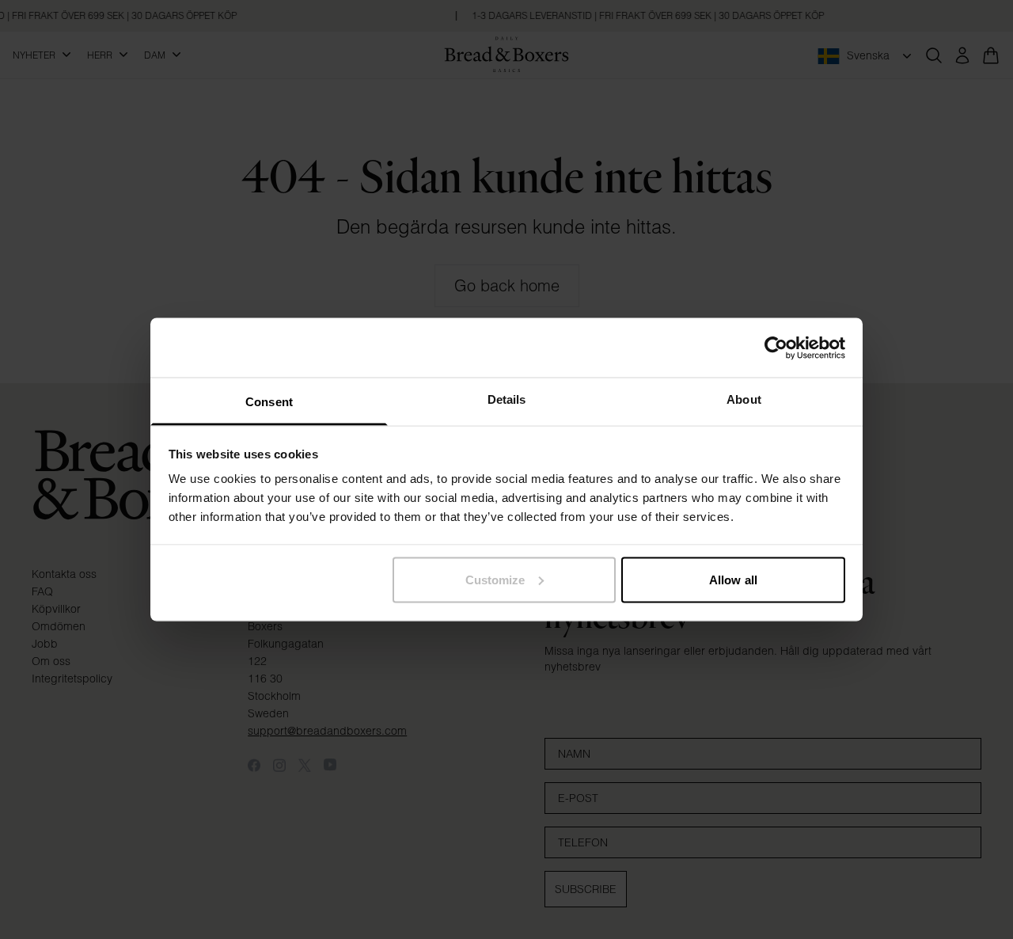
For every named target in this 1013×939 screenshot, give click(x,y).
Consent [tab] (269, 402)
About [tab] (744, 399)
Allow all (733, 579)
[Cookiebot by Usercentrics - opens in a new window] (776, 347)
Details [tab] (507, 399)
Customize (495, 579)
